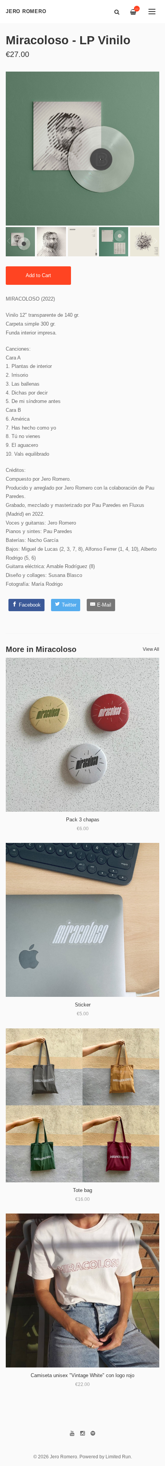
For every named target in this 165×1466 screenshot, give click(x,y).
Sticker (83, 1005)
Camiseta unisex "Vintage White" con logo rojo (82, 1375)
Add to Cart (38, 275)
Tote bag (82, 1190)
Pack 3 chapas (82, 819)
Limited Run (118, 1456)
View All (151, 649)
